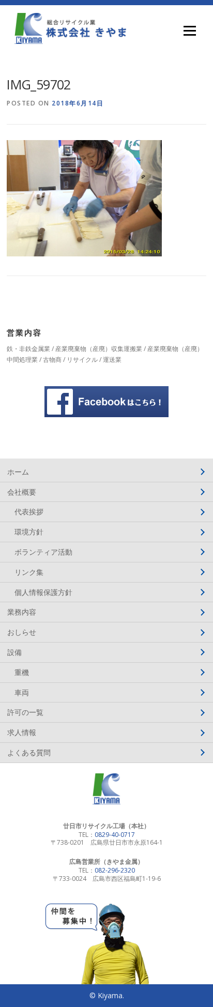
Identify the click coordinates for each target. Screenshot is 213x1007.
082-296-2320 (115, 870)
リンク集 (28, 572)
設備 (14, 652)
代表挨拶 (28, 511)
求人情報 (21, 732)
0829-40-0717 (115, 834)
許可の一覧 (25, 712)
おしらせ (21, 632)
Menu (188, 30)
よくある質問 (29, 752)
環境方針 (28, 532)
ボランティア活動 (43, 552)
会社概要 (21, 492)
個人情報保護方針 (43, 592)
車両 (21, 692)
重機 (21, 672)
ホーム (18, 472)
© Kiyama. (106, 995)
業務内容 (21, 612)
